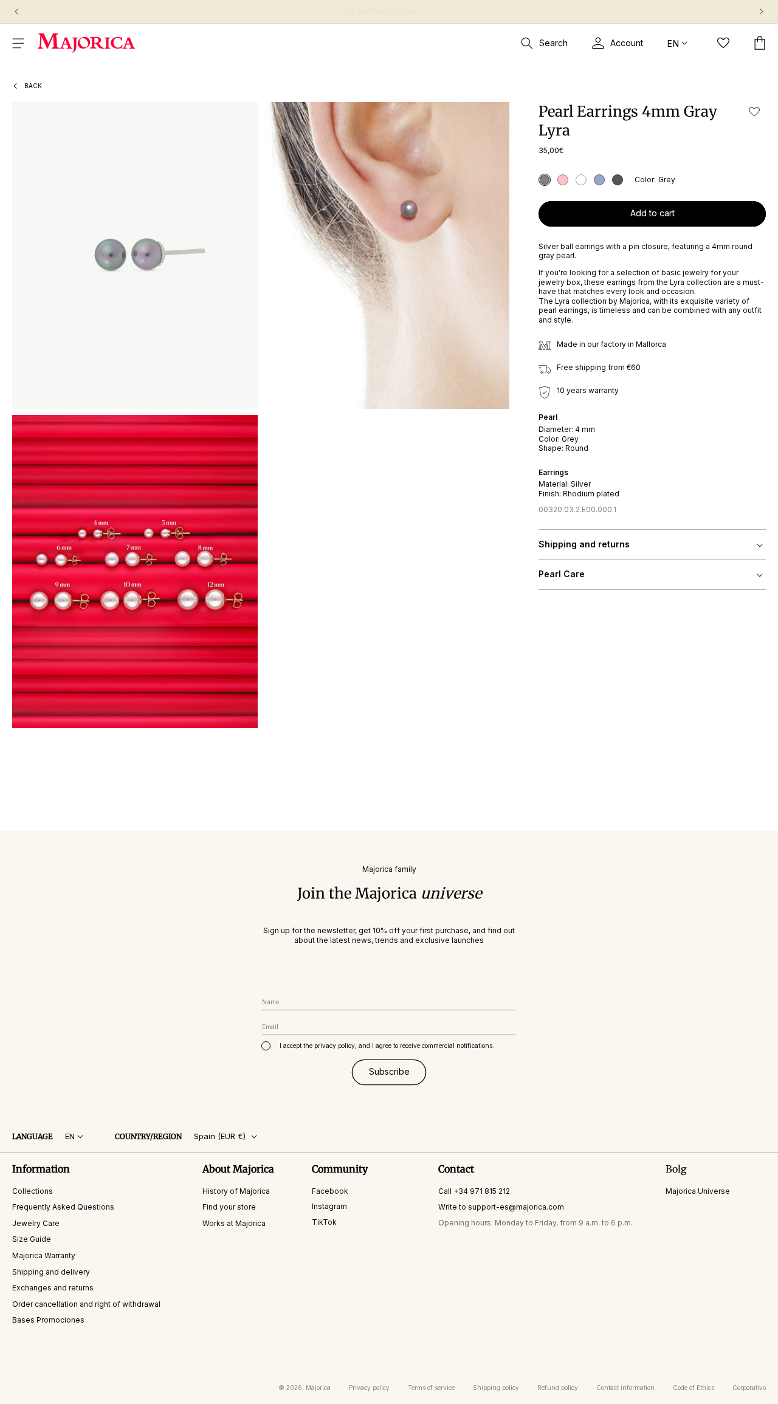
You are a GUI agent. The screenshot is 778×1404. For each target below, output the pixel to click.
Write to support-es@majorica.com (501, 1206)
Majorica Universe (698, 1191)
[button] (18, 43)
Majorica (318, 1387)
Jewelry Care (36, 1223)
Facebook (330, 1191)
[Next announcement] (761, 11)
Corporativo (749, 1387)
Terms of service (431, 1387)
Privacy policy (369, 1387)
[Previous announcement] (16, 11)
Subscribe (389, 1072)
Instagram (329, 1206)
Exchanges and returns (53, 1287)
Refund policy (557, 1387)
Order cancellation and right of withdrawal (86, 1304)
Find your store (229, 1206)
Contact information (625, 1387)
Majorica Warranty (43, 1255)
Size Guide (31, 1239)
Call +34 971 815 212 (474, 1191)
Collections (32, 1191)
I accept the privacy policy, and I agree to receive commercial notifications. (387, 1045)
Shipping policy (496, 1387)
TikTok (324, 1222)
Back (33, 85)
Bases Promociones (48, 1320)
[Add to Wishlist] (754, 111)
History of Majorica (236, 1191)
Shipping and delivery (51, 1271)
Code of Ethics (693, 1387)
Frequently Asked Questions (63, 1206)
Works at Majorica (234, 1223)
